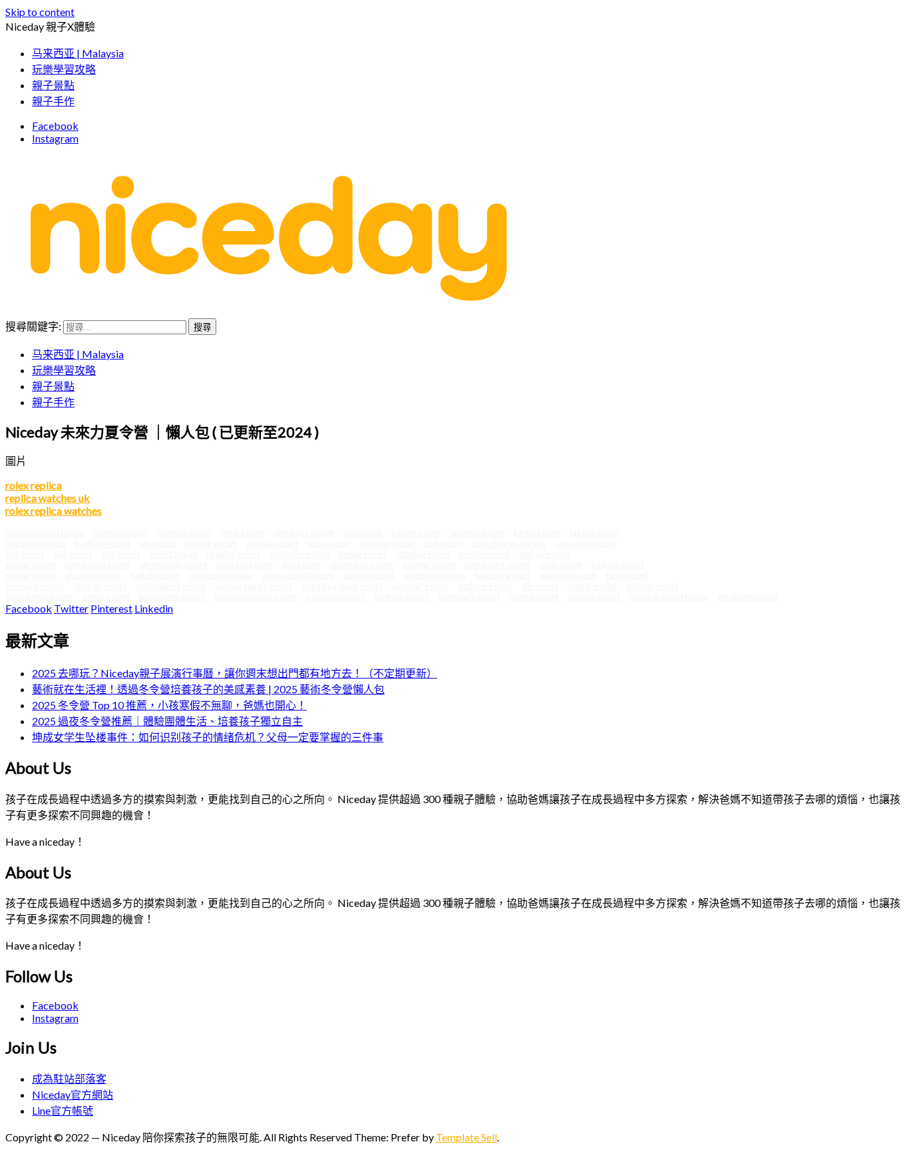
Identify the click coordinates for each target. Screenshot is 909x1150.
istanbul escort (120, 532)
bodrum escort (402, 596)
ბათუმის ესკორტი (509, 543)
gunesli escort (369, 575)
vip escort (158, 543)
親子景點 (53, 386)
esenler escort (429, 564)
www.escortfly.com (298, 575)
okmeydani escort (173, 564)
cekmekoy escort (361, 564)
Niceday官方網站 (72, 1094)
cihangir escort (100, 586)
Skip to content (40, 11)
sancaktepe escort (39, 596)
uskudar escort (420, 586)
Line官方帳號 (62, 1110)
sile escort (539, 586)
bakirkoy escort (568, 575)
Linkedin (153, 608)
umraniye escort (303, 532)
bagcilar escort (502, 575)
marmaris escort (469, 596)
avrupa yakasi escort (253, 586)
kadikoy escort (102, 543)
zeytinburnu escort (171, 586)
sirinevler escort (299, 554)
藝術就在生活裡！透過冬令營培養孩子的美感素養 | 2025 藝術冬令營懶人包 (208, 689)
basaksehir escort (172, 596)
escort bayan (173, 554)
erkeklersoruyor (748, 596)
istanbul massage (220, 575)
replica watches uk (47, 497)
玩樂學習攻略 (64, 370)
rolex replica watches (53, 510)
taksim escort (416, 532)
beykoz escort (652, 586)
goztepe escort (484, 586)
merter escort (30, 575)
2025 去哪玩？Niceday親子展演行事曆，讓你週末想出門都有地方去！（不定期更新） (234, 673)
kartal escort (537, 532)
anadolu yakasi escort (342, 586)
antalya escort (594, 596)
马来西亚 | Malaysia (78, 354)
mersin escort (484, 554)
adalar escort (592, 586)
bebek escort (363, 554)
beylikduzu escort (97, 564)
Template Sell (466, 1137)
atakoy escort (544, 554)
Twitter (71, 608)
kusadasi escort (336, 596)
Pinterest (111, 608)
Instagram (55, 138)
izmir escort (242, 532)
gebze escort (106, 596)
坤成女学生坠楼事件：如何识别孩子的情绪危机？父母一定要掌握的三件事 (207, 736)
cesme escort (533, 596)
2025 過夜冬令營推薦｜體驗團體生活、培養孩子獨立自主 (167, 721)
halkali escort (154, 575)
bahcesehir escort (497, 564)
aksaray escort (92, 575)
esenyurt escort (34, 586)
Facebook (55, 125)
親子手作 (53, 402)
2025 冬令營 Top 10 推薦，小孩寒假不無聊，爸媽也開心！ (169, 705)
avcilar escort (30, 564)
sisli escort (362, 532)
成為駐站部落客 (69, 1078)
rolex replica (33, 485)
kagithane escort (435, 575)
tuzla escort (328, 543)
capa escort (561, 564)
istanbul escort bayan (44, 532)
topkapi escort (618, 564)
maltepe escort (184, 532)
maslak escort (211, 543)
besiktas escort (244, 564)
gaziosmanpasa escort (255, 596)
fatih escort (626, 575)
